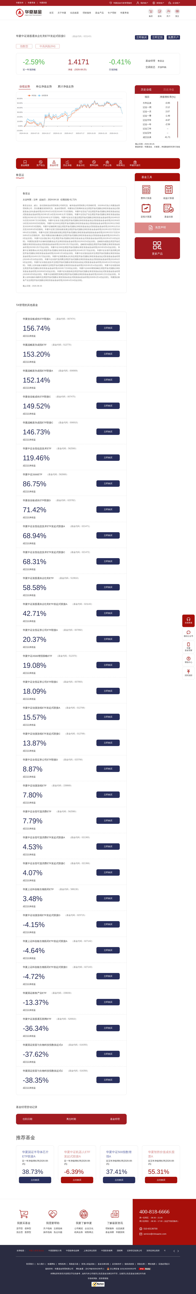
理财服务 (87, 13)
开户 (168, 16)
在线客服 (188, 623)
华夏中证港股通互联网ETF (50, 1019)
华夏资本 (19, 3)
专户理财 (112, 13)
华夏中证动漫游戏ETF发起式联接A (54, 707)
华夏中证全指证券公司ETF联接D (53, 759)
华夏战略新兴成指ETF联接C (51, 422)
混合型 (19, 1232)
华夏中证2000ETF (45, 474)
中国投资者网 (106, 1250)
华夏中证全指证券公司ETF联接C (53, 682)
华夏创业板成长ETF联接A (50, 319)
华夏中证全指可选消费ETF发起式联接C (57, 863)
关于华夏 (62, 13)
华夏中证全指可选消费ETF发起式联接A (57, 837)
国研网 (120, 1250)
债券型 (28, 1228)
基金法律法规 (103, 1264)
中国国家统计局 (54, 1250)
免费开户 (173, 37)
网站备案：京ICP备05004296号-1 (90, 1269)
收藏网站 (51, 1264)
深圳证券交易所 (153, 1250)
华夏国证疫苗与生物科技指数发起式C (56, 1070)
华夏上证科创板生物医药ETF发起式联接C (58, 967)
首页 (51, 13)
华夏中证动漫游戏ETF (48, 785)
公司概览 (78, 1228)
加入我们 (40, 1264)
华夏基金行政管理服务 (122, 3)
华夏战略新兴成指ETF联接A (51, 370)
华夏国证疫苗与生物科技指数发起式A (56, 1045)
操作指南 (47, 1232)
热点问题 (58, 1232)
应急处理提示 (164, 1264)
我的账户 (144, 3)
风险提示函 (73, 1264)
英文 (177, 16)
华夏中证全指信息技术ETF (50, 448)
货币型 (19, 1228)
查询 (159, 16)
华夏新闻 (120, 1232)
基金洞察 (109, 1232)
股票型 (28, 1232)
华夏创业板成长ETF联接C (50, 396)
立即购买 (141, 37)
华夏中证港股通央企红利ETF (51, 578)
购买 (151, 16)
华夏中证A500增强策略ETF (50, 656)
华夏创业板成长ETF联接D (50, 500)
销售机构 (62, 1264)
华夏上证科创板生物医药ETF (51, 889)
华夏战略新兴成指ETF (48, 344)
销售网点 (89, 1232)
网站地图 (151, 1264)
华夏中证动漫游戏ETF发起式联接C (54, 733)
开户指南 (47, 1228)
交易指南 (58, 1228)
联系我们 (30, 1264)
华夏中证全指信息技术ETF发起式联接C (57, 552)
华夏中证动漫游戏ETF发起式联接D (54, 915)
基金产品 (99, 13)
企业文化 (89, 1228)
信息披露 (74, 13)
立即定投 (157, 37)
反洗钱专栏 (116, 1264)
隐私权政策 (129, 1264)
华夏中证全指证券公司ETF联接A (53, 630)
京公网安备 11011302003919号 (123, 1269)
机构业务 (78, 1232)
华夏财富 (43, 3)
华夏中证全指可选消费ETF (50, 811)
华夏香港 (31, 3)
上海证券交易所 (90, 1250)
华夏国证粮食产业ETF (48, 993)
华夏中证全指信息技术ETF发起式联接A (57, 526)
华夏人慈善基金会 (36, 1250)
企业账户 (176, 3)
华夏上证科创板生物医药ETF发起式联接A (58, 941)
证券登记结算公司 (134, 1250)
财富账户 (160, 3)
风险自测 (141, 1264)
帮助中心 (188, 662)
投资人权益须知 (88, 1264)
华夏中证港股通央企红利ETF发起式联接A (58, 604)
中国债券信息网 (72, 1250)
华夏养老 (124, 13)
